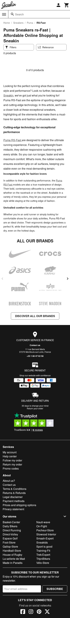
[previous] (2, 278)
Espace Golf (10, 538)
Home (6, 22)
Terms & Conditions (14, 489)
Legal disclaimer (13, 497)
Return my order (12, 464)
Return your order (35, 408)
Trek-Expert (43, 555)
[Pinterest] (39, 612)
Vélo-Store (42, 563)
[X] (47, 612)
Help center (10, 456)
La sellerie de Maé (14, 559)
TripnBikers (43, 559)
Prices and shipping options (19, 505)
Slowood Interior (46, 534)
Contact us (35, 345)
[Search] (12, 14)
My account (9, 452)
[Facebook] (22, 612)
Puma (30, 22)
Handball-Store (12, 550)
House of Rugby (12, 555)
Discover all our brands (35, 316)
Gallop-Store (10, 546)
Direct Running (12, 530)
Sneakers (18, 22)
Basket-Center (11, 522)
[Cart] (66, 5)
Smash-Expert (45, 538)
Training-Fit (43, 550)
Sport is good (44, 546)
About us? (9, 481)
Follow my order (12, 460)
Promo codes (11, 468)
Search (19, 14)
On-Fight (41, 526)
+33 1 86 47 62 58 (35, 355)
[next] (67, 278)
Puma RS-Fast (12, 140)
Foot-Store (9, 542)
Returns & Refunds (14, 493)
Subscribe (55, 589)
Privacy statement (13, 509)
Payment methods (13, 501)
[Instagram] (31, 612)
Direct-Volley (10, 534)
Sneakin (8, 95)
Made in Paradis (12, 563)
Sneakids (42, 542)
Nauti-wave (43, 522)
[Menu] (4, 14)
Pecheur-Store (45, 530)
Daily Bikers (10, 526)
